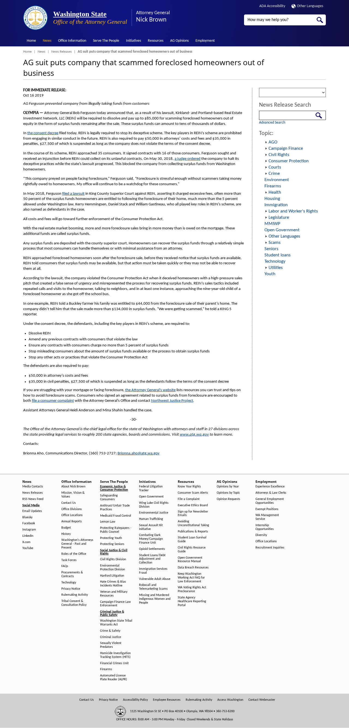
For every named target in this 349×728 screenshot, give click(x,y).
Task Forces (69, 560)
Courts (275, 167)
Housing (272, 198)
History (66, 534)
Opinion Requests (228, 499)
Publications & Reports (193, 531)
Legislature (279, 217)
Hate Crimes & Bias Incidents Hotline (113, 583)
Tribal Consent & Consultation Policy (73, 603)
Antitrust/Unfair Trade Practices (115, 507)
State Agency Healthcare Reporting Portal (192, 601)
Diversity (261, 535)
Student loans (277, 255)
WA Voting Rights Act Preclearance (192, 589)
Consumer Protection (289, 161)
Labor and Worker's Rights (293, 211)
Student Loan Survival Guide (192, 539)
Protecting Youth (111, 538)
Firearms (272, 186)
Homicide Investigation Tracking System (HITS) (115, 655)
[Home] (35, 17)
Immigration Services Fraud (153, 570)
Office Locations (72, 515)
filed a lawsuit (73, 194)
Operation (265, 142)
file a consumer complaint (53, 401)
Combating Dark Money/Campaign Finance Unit (151, 539)
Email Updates (32, 511)
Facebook (28, 523)
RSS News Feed (32, 499)
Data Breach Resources (193, 567)
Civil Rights (279, 154)
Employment (205, 41)
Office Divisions (71, 509)
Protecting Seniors (112, 544)
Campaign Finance (286, 148)
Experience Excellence (270, 486)
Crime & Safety (110, 631)
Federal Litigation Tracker (151, 488)
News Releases (61, 51)
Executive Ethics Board (193, 505)
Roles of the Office (73, 554)
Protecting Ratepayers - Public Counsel (115, 530)
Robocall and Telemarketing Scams (153, 587)
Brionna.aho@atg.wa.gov (139, 453)
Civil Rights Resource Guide (192, 549)
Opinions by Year (228, 486)
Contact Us (68, 503)
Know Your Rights (189, 486)
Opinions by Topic (228, 493)
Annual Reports (71, 521)
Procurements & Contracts (72, 574)
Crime (274, 173)
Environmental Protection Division (112, 567)
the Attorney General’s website (150, 390)
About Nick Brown (73, 486)
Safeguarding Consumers (109, 497)
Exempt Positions (266, 509)
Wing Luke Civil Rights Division (154, 504)
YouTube (27, 548)
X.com (26, 542)
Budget (66, 527)
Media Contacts (32, 486)
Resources (155, 41)
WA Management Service (267, 517)
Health (275, 192)
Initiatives (133, 41)
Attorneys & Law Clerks (270, 493)
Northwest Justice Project (172, 401)
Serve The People (106, 41)
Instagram (29, 529)
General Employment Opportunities (269, 501)
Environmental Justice (153, 512)
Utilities (276, 267)
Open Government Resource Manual (190, 559)
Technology (274, 261)
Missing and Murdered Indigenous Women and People (154, 599)
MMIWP (272, 223)
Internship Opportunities (264, 527)
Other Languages (310, 6)
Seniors (271, 249)
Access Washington (230, 700)
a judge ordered (187, 159)
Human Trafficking (151, 519)
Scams (275, 242)
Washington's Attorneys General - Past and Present (77, 543)
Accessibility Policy (135, 700)
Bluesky (27, 517)
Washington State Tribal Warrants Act (116, 622)
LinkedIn (27, 536)
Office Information (72, 41)
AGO (273, 142)
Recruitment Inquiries (269, 547)
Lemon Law (107, 521)
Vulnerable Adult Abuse (154, 579)
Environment (276, 180)
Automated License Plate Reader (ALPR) (113, 677)
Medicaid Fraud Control (115, 515)
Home (31, 41)
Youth (269, 274)
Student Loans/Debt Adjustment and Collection (152, 559)
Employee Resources (166, 700)
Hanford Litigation (112, 575)
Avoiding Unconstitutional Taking (193, 523)
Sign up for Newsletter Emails (193, 513)
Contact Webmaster (261, 700)
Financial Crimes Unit (114, 663)
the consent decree (42, 133)
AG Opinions (179, 41)
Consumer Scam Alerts (193, 493)
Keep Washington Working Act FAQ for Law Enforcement (191, 577)
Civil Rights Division (113, 559)
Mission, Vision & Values (73, 494)
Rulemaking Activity (74, 595)
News (47, 41)
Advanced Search (272, 123)
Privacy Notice (70, 589)
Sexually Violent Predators (110, 645)
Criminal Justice (110, 637)
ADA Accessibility (272, 6)
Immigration (276, 205)
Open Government (282, 230)
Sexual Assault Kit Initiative (151, 527)
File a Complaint (189, 499)
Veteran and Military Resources (113, 593)
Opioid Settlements (152, 549)
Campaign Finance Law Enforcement (115, 603)
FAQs (64, 566)
